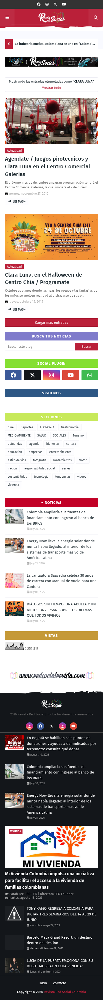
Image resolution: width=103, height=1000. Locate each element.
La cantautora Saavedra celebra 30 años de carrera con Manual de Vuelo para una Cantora (61, 581)
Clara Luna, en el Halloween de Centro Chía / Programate (43, 278)
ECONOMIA (47, 427)
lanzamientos (62, 460)
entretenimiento (60, 452)
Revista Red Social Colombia (65, 992)
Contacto (59, 983)
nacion (12, 468)
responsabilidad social (39, 468)
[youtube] (64, 4)
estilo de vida (17, 460)
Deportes (26, 427)
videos (81, 476)
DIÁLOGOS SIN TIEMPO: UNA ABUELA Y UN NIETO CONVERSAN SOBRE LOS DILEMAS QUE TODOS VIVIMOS (61, 610)
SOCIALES (59, 435)
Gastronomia (70, 427)
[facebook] (38, 4)
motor (82, 460)
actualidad (14, 150)
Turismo (78, 435)
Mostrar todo (51, 88)
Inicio (43, 983)
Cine (11, 427)
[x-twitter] (55, 4)
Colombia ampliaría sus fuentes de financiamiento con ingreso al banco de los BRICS (60, 518)
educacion (15, 452)
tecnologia (41, 476)
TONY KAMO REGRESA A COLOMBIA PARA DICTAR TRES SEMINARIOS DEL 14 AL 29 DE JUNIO (61, 914)
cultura (71, 443)
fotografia (39, 460)
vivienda (13, 485)
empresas (35, 452)
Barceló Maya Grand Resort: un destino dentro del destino (59, 940)
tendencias (62, 476)
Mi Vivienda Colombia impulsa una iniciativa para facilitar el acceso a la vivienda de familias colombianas (49, 880)
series (66, 468)
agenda (34, 443)
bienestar (53, 443)
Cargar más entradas (51, 323)
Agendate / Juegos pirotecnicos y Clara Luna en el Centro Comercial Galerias (47, 166)
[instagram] (47, 4)
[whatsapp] (90, 375)
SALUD (41, 435)
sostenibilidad (17, 476)
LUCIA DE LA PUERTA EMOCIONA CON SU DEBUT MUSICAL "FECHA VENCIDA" (60, 963)
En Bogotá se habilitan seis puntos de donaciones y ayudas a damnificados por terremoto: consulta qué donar (61, 743)
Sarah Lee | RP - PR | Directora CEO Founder (42, 894)
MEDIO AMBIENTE (19, 435)
